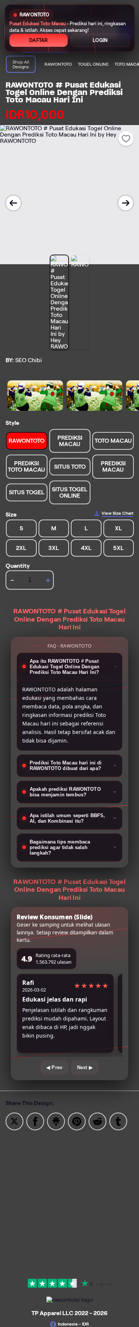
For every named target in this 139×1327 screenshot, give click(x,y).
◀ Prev (54, 1067)
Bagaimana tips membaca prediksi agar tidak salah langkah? (60, 847)
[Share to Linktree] (56, 1121)
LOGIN (100, 40)
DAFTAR (38, 40)
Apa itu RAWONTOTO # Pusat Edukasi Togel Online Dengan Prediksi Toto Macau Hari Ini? (64, 666)
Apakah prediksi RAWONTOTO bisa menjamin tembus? (65, 791)
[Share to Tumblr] (118, 1121)
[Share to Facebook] (35, 1121)
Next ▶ (85, 1067)
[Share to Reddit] (97, 1121)
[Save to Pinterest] (77, 1121)
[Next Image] (125, 203)
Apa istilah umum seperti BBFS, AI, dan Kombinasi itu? (67, 818)
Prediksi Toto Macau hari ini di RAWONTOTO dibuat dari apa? (66, 765)
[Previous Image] (13, 203)
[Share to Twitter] (14, 1121)
